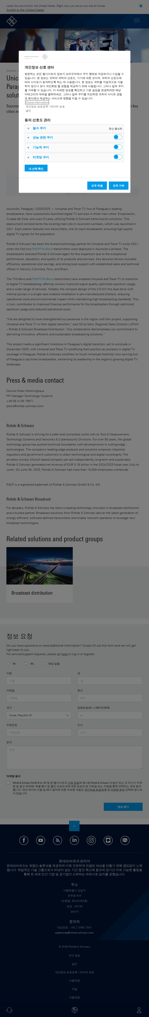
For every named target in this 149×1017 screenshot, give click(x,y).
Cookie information (37, 102)
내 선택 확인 (36, 168)
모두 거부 (118, 185)
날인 (28, 110)
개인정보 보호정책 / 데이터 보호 (45, 106)
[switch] (117, 137)
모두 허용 (97, 185)
